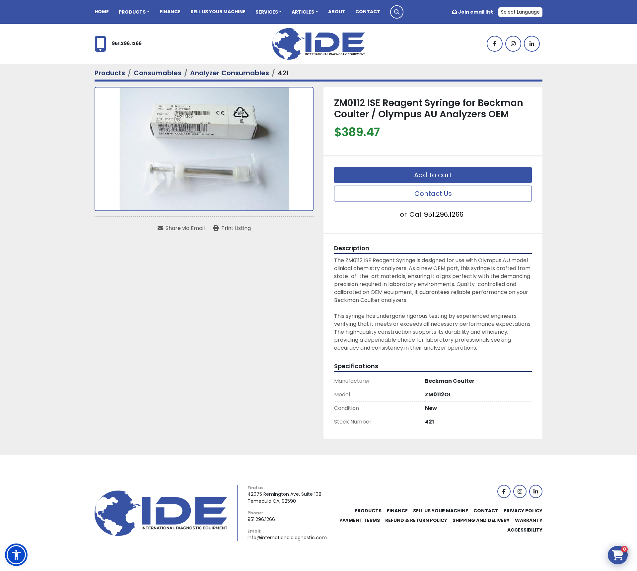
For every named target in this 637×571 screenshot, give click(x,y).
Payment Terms (359, 520)
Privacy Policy (523, 510)
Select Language (520, 12)
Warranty (528, 520)
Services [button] (266, 12)
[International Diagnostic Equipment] (161, 512)
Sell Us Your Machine (218, 11)
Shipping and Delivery (481, 520)
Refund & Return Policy (416, 520)
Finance (170, 11)
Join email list (475, 12)
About (336, 11)
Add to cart (433, 175)
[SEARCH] (396, 12)
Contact (367, 11)
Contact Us (433, 193)
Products (132, 12)
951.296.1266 (127, 43)
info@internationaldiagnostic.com (287, 537)
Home (102, 11)
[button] (134, 12)
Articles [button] (303, 12)
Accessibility (524, 530)
